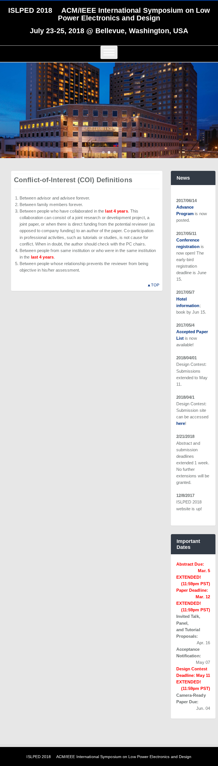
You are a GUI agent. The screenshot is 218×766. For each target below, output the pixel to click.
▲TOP (153, 285)
